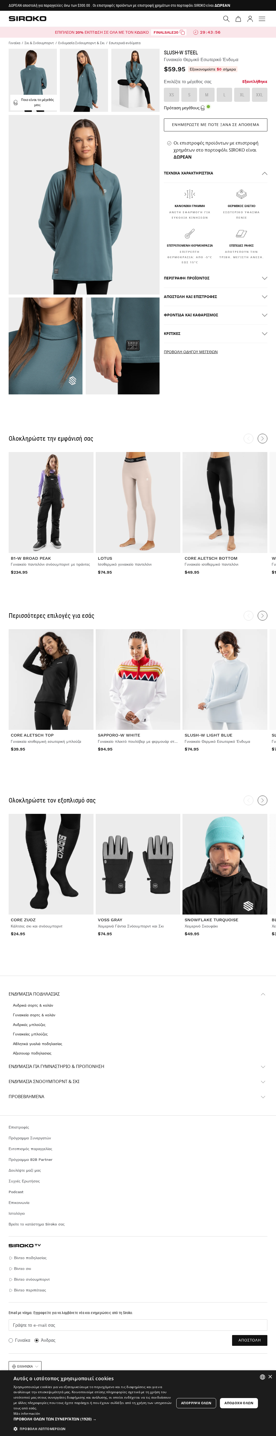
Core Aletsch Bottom (211, 558)
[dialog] (138, 1403)
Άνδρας (48, 1340)
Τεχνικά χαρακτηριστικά (188, 173)
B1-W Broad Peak (31, 558)
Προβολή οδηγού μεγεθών (191, 352)
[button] (93, 1419)
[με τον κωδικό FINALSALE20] (182, 32)
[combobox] (262, 1377)
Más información (26, 1413)
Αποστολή (250, 1340)
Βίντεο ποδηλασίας (30, 1258)
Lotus (105, 558)
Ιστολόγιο (17, 1213)
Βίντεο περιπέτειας (30, 1290)
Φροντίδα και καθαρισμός (191, 315)
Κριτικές (172, 334)
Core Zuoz (23, 919)
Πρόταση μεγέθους (181, 108)
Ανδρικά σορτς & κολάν (33, 1005)
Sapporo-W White (119, 735)
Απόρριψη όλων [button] (196, 1403)
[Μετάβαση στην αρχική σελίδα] (27, 18)
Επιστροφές (19, 1127)
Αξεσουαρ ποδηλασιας (32, 1053)
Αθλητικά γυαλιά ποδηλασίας (37, 1044)
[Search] (226, 18)
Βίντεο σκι (22, 1268)
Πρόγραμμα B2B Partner (31, 1159)
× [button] (270, 1377)
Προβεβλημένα (26, 1097)
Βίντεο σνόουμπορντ (32, 1279)
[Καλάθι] (238, 19)
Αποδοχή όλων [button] (239, 1403)
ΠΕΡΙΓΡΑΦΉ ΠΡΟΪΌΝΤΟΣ (186, 278)
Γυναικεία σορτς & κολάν (34, 1015)
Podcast (16, 1192)
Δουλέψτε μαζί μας (25, 1170)
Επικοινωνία (19, 1202)
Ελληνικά (25, 1366)
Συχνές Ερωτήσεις (24, 1181)
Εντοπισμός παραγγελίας (30, 1149)
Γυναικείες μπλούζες (30, 1034)
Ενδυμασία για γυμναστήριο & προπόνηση (56, 1066)
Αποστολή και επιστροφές (190, 297)
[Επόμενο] (262, 438)
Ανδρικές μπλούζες (29, 1024)
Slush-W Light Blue (208, 735)
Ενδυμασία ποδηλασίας (34, 994)
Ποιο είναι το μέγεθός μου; (37, 102)
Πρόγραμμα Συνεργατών (30, 1138)
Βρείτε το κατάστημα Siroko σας (37, 1224)
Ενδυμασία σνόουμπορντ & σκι (44, 1081)
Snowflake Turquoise (211, 919)
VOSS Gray (110, 919)
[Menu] (262, 18)
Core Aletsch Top (32, 735)
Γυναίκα (22, 1340)
